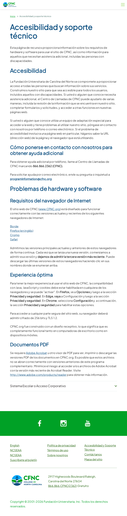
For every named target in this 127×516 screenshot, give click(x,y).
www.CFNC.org (49, 209)
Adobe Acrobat (36, 353)
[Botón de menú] (123, 4)
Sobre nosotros (57, 455)
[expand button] (116, 386)
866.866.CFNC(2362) (62, 486)
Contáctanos (93, 454)
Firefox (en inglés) (21, 230)
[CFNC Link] (9, 4)
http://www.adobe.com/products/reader (38, 374)
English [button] (14, 445)
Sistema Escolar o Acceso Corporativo (38, 386)
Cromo (15, 235)
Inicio (12, 16)
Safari (14, 239)
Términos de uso (57, 450)
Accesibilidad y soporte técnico (35, 16)
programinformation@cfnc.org (31, 179)
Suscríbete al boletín (23, 460)
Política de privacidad (61, 445)
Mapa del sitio (93, 459)
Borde (14, 226)
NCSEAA (16, 450)
